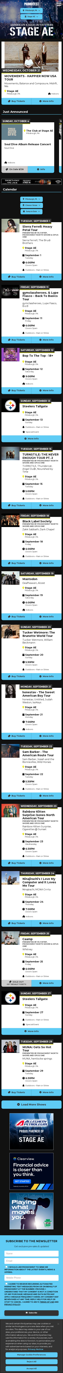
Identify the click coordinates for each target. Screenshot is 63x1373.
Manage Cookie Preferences (31, 1355)
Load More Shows (33, 1104)
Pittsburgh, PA (31, 10)
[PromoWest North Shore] (31, 3)
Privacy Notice (35, 1349)
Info (42, 169)
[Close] (58, 1324)
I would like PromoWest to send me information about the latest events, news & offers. (29, 1269)
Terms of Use (47, 1302)
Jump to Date (31, 211)
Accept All (32, 1368)
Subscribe (32, 1313)
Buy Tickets (18, 101)
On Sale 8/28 (16, 169)
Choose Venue (31, 205)
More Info (48, 101)
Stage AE (31, 17)
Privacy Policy (12, 1304)
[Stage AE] (31, 30)
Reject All (31, 1362)
